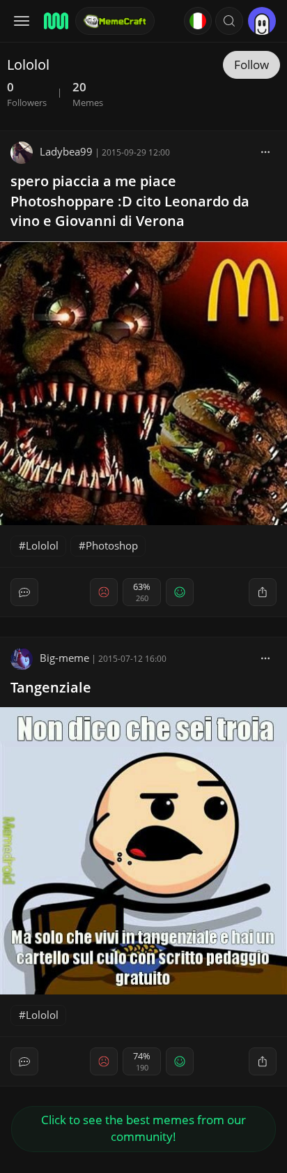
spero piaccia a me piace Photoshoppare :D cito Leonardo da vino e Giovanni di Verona (129, 201)
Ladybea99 (66, 151)
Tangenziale (50, 687)
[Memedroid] (55, 21)
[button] (229, 21)
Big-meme (64, 658)
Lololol (42, 545)
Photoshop (112, 545)
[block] (265, 151)
